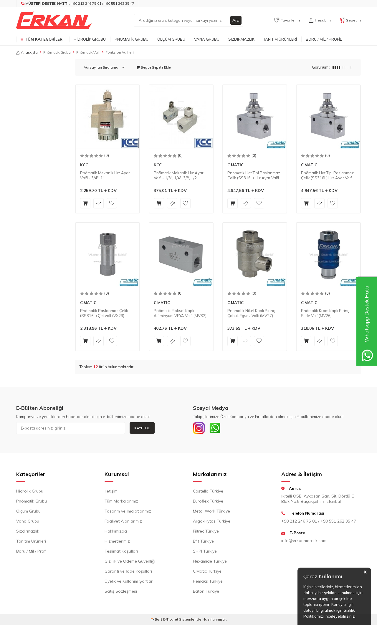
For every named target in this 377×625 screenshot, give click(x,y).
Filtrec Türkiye (206, 531)
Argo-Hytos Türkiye (211, 521)
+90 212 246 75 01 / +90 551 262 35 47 (318, 521)
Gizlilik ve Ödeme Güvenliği (130, 561)
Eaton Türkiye (206, 591)
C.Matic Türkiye (207, 571)
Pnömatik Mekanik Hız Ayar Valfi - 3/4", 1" (105, 175)
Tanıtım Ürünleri (280, 39)
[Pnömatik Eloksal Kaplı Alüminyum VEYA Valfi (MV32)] (181, 254)
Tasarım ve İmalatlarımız (128, 511)
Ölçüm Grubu (171, 39)
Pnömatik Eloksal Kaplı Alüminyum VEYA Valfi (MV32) (180, 313)
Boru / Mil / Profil (324, 39)
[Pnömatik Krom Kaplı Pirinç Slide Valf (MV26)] (328, 254)
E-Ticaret (170, 619)
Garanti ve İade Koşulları (128, 571)
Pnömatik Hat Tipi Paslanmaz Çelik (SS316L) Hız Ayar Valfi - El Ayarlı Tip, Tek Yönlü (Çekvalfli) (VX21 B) (328, 175)
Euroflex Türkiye (208, 501)
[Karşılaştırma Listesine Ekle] (98, 203)
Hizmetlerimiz (117, 541)
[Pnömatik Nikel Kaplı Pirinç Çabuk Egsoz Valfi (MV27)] (255, 254)
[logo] (54, 20)
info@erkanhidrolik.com (303, 540)
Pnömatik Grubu (131, 39)
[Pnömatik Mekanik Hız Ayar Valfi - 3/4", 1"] (107, 117)
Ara (235, 20)
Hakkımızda (116, 531)
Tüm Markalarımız (121, 501)
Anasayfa (29, 52)
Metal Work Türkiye (211, 511)
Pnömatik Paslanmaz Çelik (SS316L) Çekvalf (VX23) (104, 313)
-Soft (157, 619)
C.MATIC (235, 165)
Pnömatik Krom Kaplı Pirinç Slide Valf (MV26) (325, 313)
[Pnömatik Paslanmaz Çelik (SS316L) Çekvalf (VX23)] (107, 254)
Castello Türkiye (208, 491)
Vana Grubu (206, 39)
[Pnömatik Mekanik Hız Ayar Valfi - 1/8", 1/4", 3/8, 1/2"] (181, 117)
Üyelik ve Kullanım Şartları (129, 581)
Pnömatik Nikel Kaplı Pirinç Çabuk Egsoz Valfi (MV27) (251, 313)
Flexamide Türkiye (210, 561)
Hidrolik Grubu (90, 39)
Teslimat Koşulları (121, 551)
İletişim (111, 491)
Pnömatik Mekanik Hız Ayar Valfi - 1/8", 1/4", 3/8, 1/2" (179, 175)
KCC (84, 165)
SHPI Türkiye (205, 551)
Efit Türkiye (203, 541)
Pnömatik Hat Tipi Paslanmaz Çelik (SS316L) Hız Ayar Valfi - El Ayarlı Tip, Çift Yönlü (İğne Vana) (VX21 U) (254, 175)
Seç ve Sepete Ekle (155, 67)
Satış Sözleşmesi (121, 591)
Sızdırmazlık (241, 39)
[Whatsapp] (215, 428)
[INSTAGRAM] (199, 428)
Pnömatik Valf (88, 52)
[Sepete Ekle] (85, 203)
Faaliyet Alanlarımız (123, 521)
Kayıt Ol (142, 428)
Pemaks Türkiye (208, 581)
